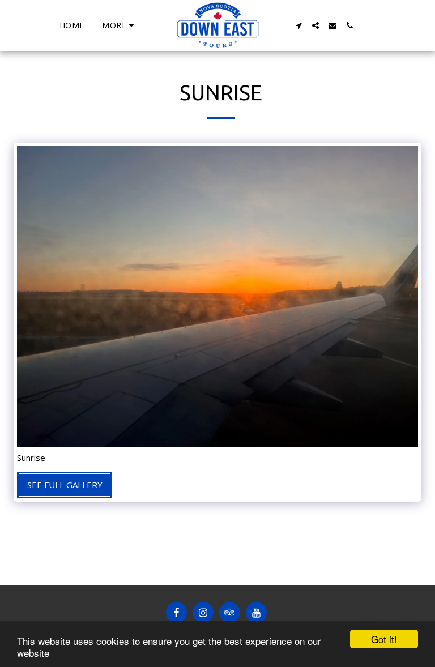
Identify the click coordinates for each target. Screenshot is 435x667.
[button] (298, 25)
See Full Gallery (65, 484)
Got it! (384, 639)
